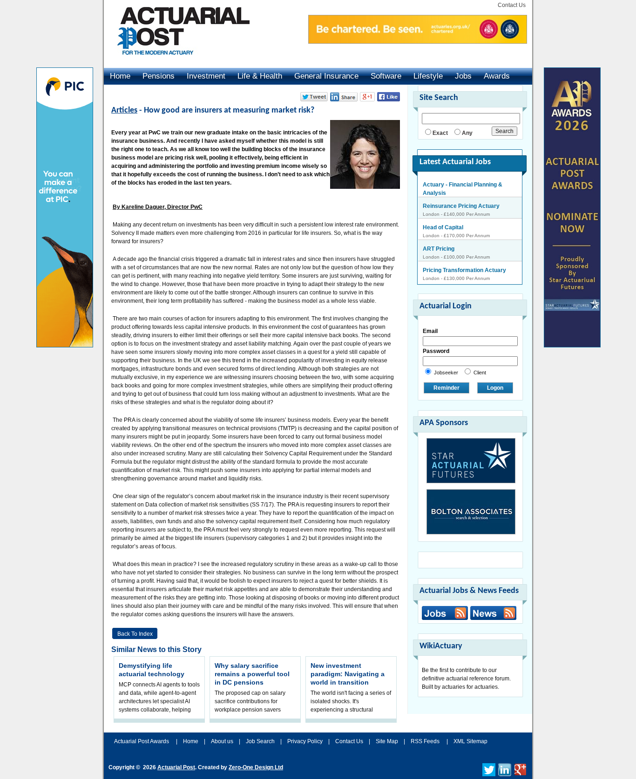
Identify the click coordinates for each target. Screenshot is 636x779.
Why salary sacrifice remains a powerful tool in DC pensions (252, 674)
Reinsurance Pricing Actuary (461, 206)
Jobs (463, 76)
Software (386, 76)
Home (120, 76)
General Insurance (326, 76)
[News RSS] (492, 614)
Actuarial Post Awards (142, 741)
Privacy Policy (305, 741)
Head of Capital (443, 227)
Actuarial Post (176, 767)
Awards (497, 76)
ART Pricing (438, 249)
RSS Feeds (425, 741)
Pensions (158, 76)
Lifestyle (428, 76)
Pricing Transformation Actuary (464, 270)
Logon (495, 388)
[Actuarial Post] (177, 60)
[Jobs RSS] (445, 613)
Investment (206, 76)
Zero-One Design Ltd (256, 767)
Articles (124, 110)
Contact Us (512, 5)
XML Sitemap (470, 741)
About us (222, 741)
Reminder (446, 388)
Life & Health (259, 76)
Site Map (387, 741)
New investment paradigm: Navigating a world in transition (348, 674)
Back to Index (135, 634)
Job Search (260, 741)
